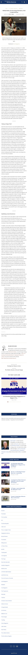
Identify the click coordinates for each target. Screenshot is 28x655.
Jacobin (2, 549)
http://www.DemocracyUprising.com (8, 358)
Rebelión (3, 584)
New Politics (3, 629)
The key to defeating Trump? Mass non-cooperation (18, 472)
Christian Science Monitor (6, 600)
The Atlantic (3, 539)
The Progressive (4, 591)
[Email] (24, 2)
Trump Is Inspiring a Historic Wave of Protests (18, 497)
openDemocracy (4, 575)
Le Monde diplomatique (6, 571)
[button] (2, 390)
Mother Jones (4, 568)
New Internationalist (5, 562)
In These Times (4, 546)
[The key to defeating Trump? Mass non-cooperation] (5, 474)
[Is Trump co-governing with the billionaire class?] (5, 490)
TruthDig (3, 620)
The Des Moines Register (6, 636)
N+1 (2, 520)
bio (20, 451)
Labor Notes (3, 626)
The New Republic (5, 523)
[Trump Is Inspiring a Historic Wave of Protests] (5, 498)
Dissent (16, 444)
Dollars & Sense (4, 604)
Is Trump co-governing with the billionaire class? (18, 489)
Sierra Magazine (4, 623)
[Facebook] (21, 2)
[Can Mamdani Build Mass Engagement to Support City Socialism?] (14, 386)
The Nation (3, 513)
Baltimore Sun (4, 613)
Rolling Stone (4, 542)
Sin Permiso (3, 610)
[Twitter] (22, 2)
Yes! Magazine (17, 44)
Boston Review (4, 536)
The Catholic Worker (5, 632)
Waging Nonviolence (5, 533)
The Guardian (4, 517)
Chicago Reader (4, 607)
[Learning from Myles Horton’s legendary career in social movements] (5, 482)
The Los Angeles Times (6, 530)
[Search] (26, 2)
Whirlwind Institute (12, 351)
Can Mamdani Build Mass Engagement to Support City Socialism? (18, 465)
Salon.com (3, 526)
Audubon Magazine (5, 565)
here (2, 453)
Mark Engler (11, 14)
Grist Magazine (4, 581)
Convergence (4, 555)
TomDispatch (4, 552)
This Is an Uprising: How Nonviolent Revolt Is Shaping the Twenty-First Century (13, 355)
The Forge (3, 558)
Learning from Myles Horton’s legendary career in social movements (18, 481)
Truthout (3, 597)
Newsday (3, 594)
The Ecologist (4, 616)
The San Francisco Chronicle (7, 578)
